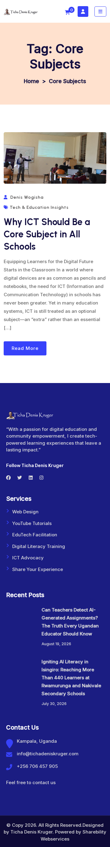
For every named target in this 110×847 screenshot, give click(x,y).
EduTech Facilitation (34, 535)
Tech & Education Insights (39, 207)
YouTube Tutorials (32, 523)
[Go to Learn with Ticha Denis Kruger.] (31, 81)
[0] (67, 12)
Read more (25, 348)
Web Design (25, 512)
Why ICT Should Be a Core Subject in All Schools (47, 234)
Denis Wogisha (27, 197)
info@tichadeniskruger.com (48, 754)
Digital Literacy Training (38, 546)
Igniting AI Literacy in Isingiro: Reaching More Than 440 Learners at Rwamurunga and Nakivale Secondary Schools (71, 677)
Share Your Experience (37, 569)
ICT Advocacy (28, 558)
